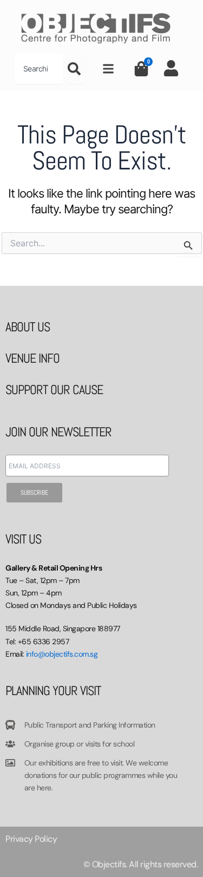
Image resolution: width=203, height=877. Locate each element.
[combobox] (39, 69)
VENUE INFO (32, 358)
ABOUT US (27, 326)
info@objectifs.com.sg (62, 654)
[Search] (76, 69)
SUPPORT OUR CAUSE (54, 389)
